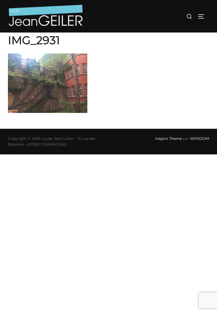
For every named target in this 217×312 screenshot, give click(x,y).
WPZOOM (199, 138)
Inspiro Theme (168, 138)
